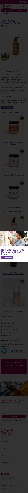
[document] (14, 246)
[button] (26, 233)
